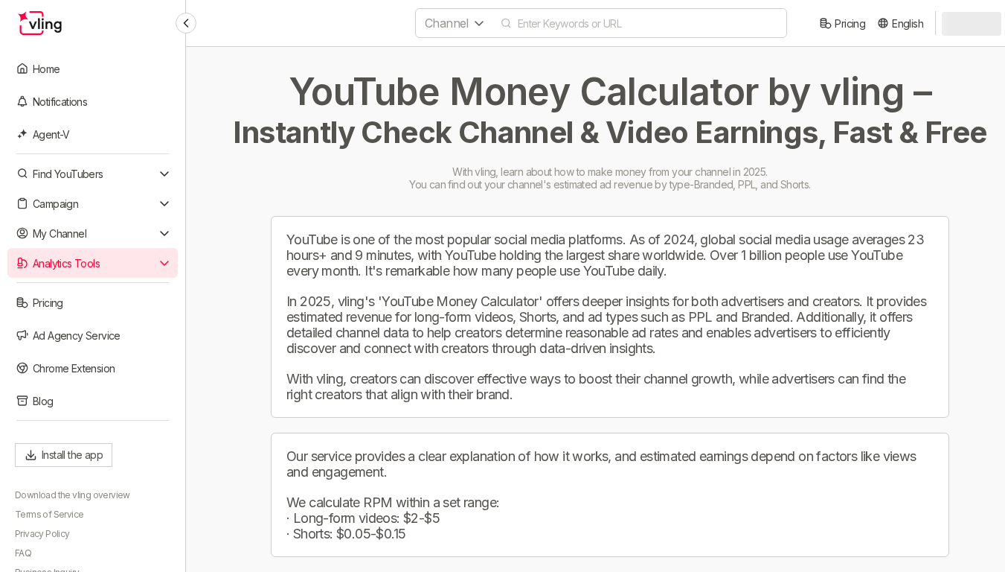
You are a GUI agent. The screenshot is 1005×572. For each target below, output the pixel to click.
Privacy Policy (42, 533)
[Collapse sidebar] (186, 23)
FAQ (23, 553)
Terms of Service (49, 514)
